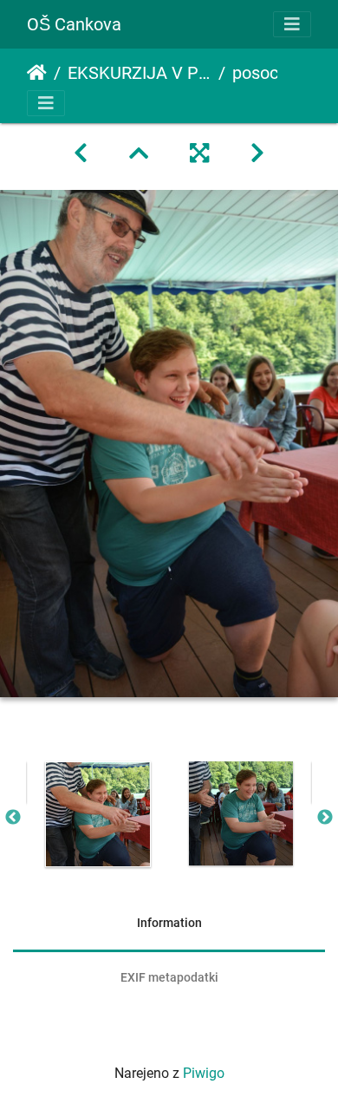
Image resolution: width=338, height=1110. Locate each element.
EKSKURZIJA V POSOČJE (139, 72)
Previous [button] (13, 817)
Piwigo (203, 1073)
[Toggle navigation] (292, 24)
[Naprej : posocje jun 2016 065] (257, 153)
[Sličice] (138, 153)
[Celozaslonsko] (199, 153)
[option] (97, 814)
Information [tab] (169, 923)
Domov (37, 73)
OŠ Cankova (74, 24)
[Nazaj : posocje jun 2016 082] (80, 153)
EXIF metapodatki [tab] (169, 977)
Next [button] (325, 817)
